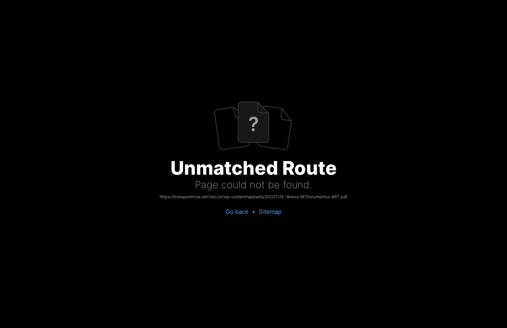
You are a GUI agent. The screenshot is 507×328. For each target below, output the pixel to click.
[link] (253, 197)
